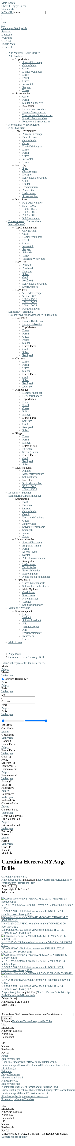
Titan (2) (6, 784)
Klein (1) (6, 850)
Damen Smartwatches (34, 112)
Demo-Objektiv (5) (11, 815)
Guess (25, 81)
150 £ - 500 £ (29, 211)
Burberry (27, 505)
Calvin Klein (29, 65)
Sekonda (27, 252)
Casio (25, 68)
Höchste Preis (14, 882)
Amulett (26, 470)
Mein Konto (8, 2)
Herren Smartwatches (34, 109)
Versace (26, 533)
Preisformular (62, 1089)
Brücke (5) (7, 831)
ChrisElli (6, 6)
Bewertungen (35, 1061)
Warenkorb (7, 9)
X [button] (2, 12)
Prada (25, 536)
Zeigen (5, 669)
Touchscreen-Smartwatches (37, 115)
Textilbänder (29, 567)
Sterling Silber (30, 452)
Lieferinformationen (30, 1086)
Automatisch (29, 190)
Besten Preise (53, 879)
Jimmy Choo (29, 523)
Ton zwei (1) (8, 765)
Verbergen (7, 675)
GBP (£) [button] (6, 40)
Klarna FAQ (25, 1093)
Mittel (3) (6, 853)
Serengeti (27, 529)
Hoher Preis (28, 882)
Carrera (26, 508)
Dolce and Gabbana (33, 517)
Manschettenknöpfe (33, 473)
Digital (26, 183)
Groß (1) (6, 846)
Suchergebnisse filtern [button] (14, 1136)
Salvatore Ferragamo (33, 526)
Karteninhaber (30, 598)
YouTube (47, 1021)
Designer (27, 174)
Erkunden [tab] (6, 1071)
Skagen (26, 87)
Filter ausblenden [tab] (35, 663)
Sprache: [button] (6, 31)
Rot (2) (5, 759)
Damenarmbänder (32, 392)
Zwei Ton (27, 386)
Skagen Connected (32, 102)
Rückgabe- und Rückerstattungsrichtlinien (29, 1088)
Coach (25, 514)
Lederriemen (29, 193)
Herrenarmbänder (32, 395)
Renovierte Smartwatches (36, 121)
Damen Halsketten (32, 321)
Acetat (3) (6, 781)
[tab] (37, 668)
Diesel (25, 74)
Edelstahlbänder (31, 570)
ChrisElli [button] (8, 12)
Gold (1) (6, 756)
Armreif (26, 264)
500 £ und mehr (31, 218)
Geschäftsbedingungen (42, 1089)
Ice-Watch (27, 84)
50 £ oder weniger (32, 202)
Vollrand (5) (8, 800)
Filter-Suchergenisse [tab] (13, 663)
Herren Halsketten (32, 324)
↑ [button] (28, 1136)
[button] (37, 15)
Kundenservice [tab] (9, 1080)
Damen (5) (7, 740)
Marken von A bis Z (12, 1077)
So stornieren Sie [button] (39, 1096)
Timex (25, 90)
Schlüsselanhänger (32, 604)
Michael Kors (29, 551)
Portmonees (28, 595)
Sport (25, 168)
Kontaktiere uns (10, 1086)
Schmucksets (29, 476)
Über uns (6, 1061)
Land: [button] (4, 22)
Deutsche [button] (6, 34)
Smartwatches (30, 196)
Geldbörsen (28, 592)
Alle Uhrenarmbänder (34, 558)
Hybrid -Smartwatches (34, 118)
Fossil (25, 77)
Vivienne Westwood (33, 258)
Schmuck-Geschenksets (35, 586)
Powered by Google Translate (17, 1099)
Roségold (27, 280)
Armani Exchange (32, 62)
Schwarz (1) (8, 762)
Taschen (26, 601)
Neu (39, 879)
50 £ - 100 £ (29, 205)
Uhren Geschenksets (33, 582)
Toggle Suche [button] (18, 6)
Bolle (25, 501)
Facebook (17, 1021)
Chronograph (29, 171)
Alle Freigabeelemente (32, 631)
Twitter (27, 1021)
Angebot (6, 879)
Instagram (36, 1021)
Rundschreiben (20, 1061)
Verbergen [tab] (14, 1058)
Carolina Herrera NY (14, 876)
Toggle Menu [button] (8, 43)
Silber (25, 274)
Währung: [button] (6, 37)
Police (25, 339)
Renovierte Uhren (28, 637)
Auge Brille (14, 654)
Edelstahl (27, 448)
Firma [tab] (4, 1055)
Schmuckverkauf (31, 620)
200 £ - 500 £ (29, 215)
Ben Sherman (29, 137)
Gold (25, 180)
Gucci (25, 520)
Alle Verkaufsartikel (30, 625)
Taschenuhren (30, 187)
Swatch (26, 554)
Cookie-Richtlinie (28, 1065)
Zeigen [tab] (5, 1058)
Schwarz (27, 420)
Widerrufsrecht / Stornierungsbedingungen (25, 1095)
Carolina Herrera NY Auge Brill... (27, 657)
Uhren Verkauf (26, 616)
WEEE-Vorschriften (49, 1065)
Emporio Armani (31, 545)
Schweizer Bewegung (34, 177)
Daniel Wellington (32, 71)
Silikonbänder (30, 573)
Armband (27, 268)
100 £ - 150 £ (29, 208)
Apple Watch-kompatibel (36, 576)
